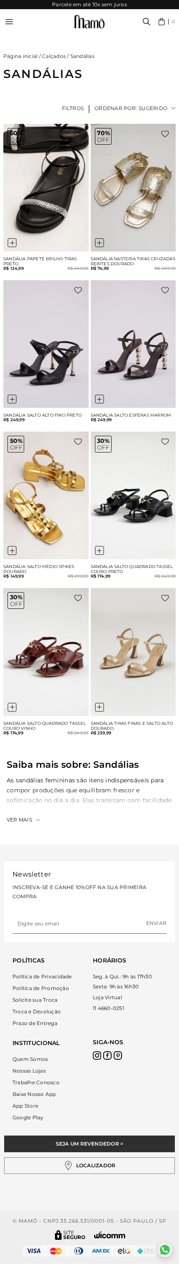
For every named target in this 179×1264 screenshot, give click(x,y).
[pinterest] (118, 1055)
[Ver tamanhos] (12, 242)
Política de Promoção (40, 988)
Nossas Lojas (29, 1071)
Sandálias (82, 56)
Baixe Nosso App (34, 1094)
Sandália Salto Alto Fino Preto (42, 415)
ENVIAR (156, 923)
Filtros (73, 108)
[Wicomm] (109, 1235)
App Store (25, 1106)
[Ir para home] (89, 22)
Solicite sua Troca (34, 1000)
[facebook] (107, 1055)
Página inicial (20, 56)
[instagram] (97, 1055)
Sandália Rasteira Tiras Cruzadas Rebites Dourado (133, 261)
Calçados (54, 56)
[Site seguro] (70, 1235)
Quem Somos (30, 1059)
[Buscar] (146, 21)
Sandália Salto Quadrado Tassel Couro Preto (132, 569)
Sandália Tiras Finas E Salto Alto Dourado (132, 726)
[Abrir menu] (9, 22)
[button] (167, 21)
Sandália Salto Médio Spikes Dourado (38, 569)
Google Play (28, 1117)
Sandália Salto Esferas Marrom (131, 415)
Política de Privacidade (42, 976)
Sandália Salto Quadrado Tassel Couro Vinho (44, 726)
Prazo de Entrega (34, 1023)
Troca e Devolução (36, 1011)
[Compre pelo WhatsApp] (164, 1249)
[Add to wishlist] (78, 134)
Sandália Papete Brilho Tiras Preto (40, 261)
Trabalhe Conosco (36, 1082)
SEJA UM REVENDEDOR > (90, 1144)
